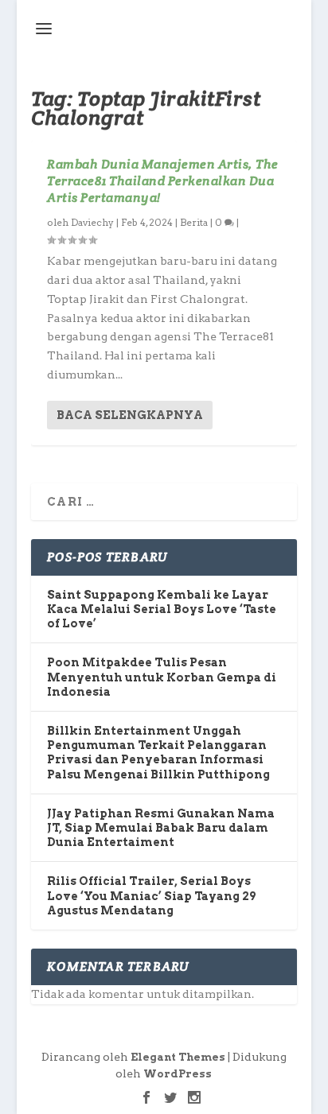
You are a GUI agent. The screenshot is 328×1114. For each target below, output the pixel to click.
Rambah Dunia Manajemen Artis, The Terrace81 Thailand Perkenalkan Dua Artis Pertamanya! (163, 181)
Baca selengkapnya (130, 415)
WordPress (177, 1074)
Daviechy (92, 222)
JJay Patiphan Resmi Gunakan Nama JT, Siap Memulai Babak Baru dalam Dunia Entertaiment (161, 827)
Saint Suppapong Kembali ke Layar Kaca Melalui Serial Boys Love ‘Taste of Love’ (161, 609)
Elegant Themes (178, 1057)
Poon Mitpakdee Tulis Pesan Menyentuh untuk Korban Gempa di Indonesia (161, 676)
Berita (194, 222)
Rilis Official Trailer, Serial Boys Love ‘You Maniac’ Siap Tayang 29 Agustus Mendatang (151, 895)
